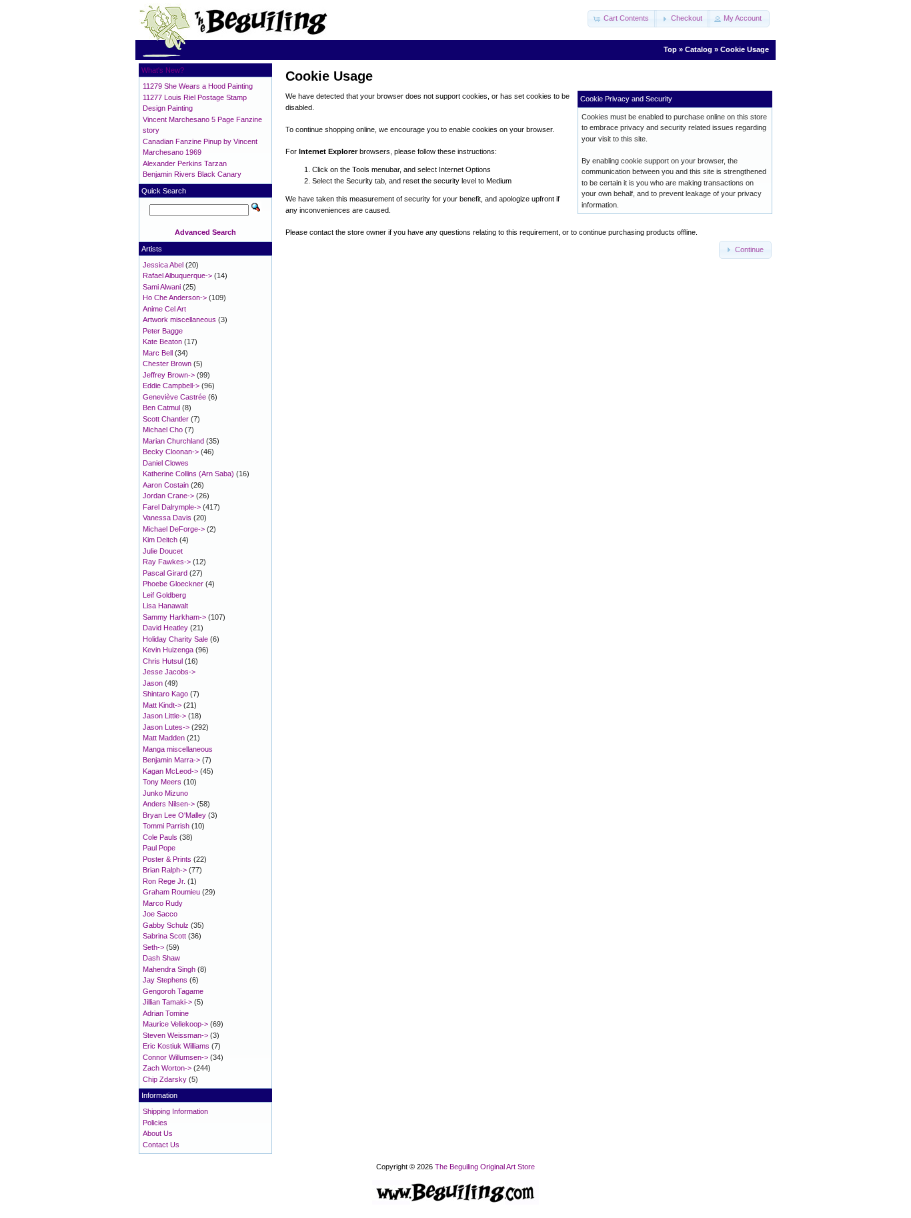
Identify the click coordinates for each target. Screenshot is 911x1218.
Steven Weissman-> (175, 1035)
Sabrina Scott (164, 936)
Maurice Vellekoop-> (175, 1024)
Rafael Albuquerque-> (177, 275)
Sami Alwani (162, 287)
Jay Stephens (165, 980)
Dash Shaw (161, 958)
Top (670, 49)
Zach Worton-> (167, 1068)
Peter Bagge (163, 331)
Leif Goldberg (164, 595)
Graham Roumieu (171, 892)
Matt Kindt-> (162, 705)
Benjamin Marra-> (171, 760)
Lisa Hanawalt (165, 606)
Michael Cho (163, 430)
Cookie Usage (744, 49)
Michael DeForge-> (174, 529)
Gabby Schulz (166, 925)
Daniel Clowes (166, 463)
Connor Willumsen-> (175, 1057)
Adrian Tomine (166, 1013)
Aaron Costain (166, 485)
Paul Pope (159, 848)
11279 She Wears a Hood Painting (198, 86)
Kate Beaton (162, 342)
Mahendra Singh (169, 969)
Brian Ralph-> (165, 870)
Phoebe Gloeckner (173, 584)
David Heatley (165, 628)
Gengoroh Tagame (173, 991)
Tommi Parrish (166, 826)
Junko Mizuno (165, 793)
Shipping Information (175, 1111)
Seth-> (153, 947)
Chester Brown (167, 364)
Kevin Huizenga (168, 650)
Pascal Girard (165, 573)
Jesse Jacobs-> (169, 672)
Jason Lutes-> (166, 727)
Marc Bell (158, 353)
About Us (158, 1133)
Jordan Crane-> (168, 496)
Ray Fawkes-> (167, 562)
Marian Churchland (173, 441)
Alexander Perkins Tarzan (185, 163)
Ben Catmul (161, 408)
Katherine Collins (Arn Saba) (188, 474)
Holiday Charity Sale (175, 639)
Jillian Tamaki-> (167, 1002)
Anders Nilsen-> (169, 804)
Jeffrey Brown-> (169, 375)
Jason (153, 683)
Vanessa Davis (167, 518)
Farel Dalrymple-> (172, 507)
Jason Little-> (164, 716)
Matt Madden (164, 738)
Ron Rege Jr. (164, 881)
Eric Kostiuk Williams (176, 1046)
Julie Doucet (163, 551)
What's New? (162, 70)
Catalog (698, 49)
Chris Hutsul (163, 661)
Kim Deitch (160, 540)
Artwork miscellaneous (179, 320)
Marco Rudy (163, 903)
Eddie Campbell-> (171, 386)
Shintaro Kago (165, 694)
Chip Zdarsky (165, 1079)
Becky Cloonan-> (171, 452)
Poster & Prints (167, 859)
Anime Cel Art (164, 309)
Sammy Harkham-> (174, 617)
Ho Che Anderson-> (175, 297)
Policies (155, 1123)
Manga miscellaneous (178, 749)
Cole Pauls (160, 837)
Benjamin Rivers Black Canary (192, 174)
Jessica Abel (163, 265)
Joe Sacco (160, 914)
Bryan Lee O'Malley (174, 815)
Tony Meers (162, 782)
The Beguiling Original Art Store (485, 1167)
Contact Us (161, 1145)
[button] (622, 18)
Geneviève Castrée (174, 397)
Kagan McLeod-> (170, 771)
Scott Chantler (166, 419)
